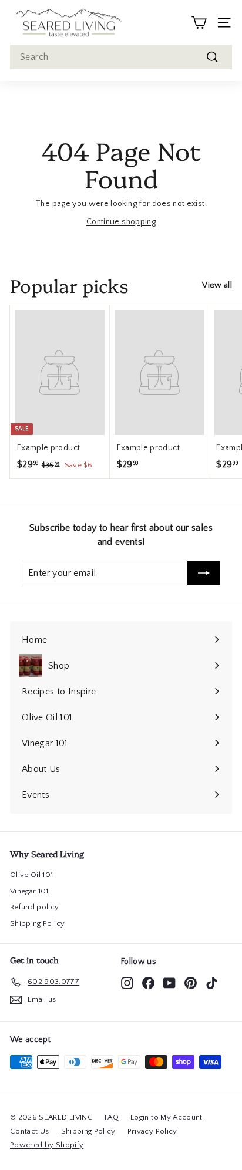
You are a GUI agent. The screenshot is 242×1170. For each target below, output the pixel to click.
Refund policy (34, 907)
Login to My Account (166, 1117)
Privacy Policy (152, 1131)
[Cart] (199, 22)
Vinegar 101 (29, 891)
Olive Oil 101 (31, 875)
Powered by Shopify (46, 1145)
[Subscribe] (203, 573)
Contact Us (29, 1131)
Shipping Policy (37, 923)
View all (217, 285)
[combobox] (121, 57)
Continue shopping (121, 222)
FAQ (112, 1117)
